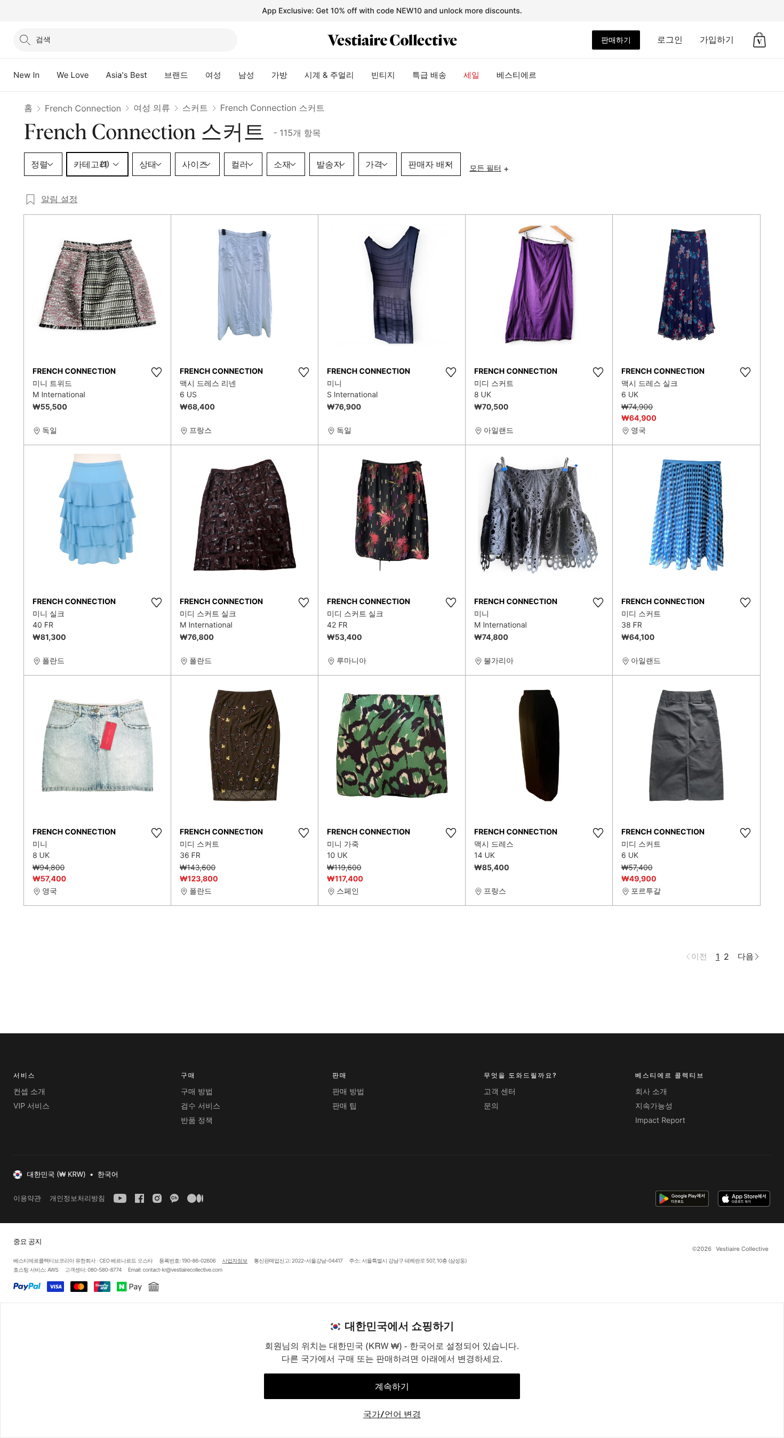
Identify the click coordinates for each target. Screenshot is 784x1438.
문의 (491, 1106)
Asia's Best (126, 75)
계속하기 (392, 1386)
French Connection (83, 108)
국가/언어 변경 (392, 1414)
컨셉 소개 (29, 1091)
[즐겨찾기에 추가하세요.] (156, 372)
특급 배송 (429, 75)
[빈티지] (403, 75)
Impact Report (660, 1120)
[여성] (230, 75)
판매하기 (616, 39)
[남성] (263, 75)
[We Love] (97, 75)
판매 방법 (348, 1091)
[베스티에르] (545, 75)
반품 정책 (197, 1120)
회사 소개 (651, 1091)
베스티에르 (517, 75)
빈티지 (383, 75)
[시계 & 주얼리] (362, 75)
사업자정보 (235, 1261)
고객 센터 (500, 1091)
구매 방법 (197, 1091)
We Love (73, 75)
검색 (43, 39)
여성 (213, 75)
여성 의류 (151, 107)
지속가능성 (654, 1106)
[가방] (296, 75)
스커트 (195, 107)
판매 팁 (344, 1106)
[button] (759, 40)
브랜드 (176, 75)
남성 (246, 75)
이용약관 (27, 1198)
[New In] (48, 75)
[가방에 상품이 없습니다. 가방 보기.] (759, 40)
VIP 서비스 (31, 1106)
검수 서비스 (200, 1106)
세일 (471, 75)
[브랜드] (197, 75)
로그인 (670, 39)
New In (26, 75)
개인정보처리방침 (77, 1198)
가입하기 (717, 39)
